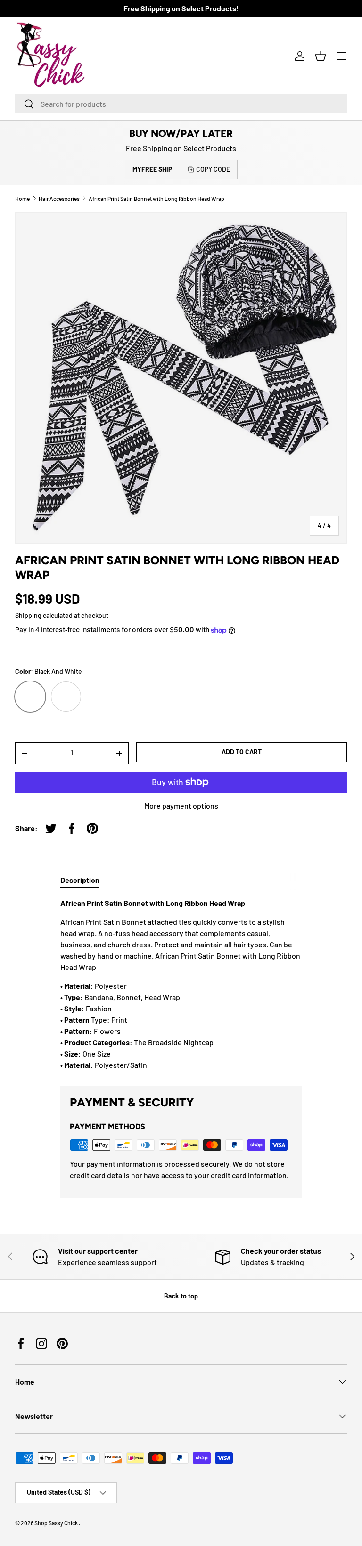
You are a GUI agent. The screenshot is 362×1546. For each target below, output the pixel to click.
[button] (320, 56)
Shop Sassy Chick (56, 1523)
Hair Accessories (59, 198)
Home (22, 198)
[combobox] (181, 103)
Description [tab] (79, 879)
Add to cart (242, 752)
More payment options (181, 805)
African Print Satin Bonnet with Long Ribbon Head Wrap (156, 198)
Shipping (28, 615)
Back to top (181, 1296)
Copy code (213, 169)
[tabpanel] (181, 984)
